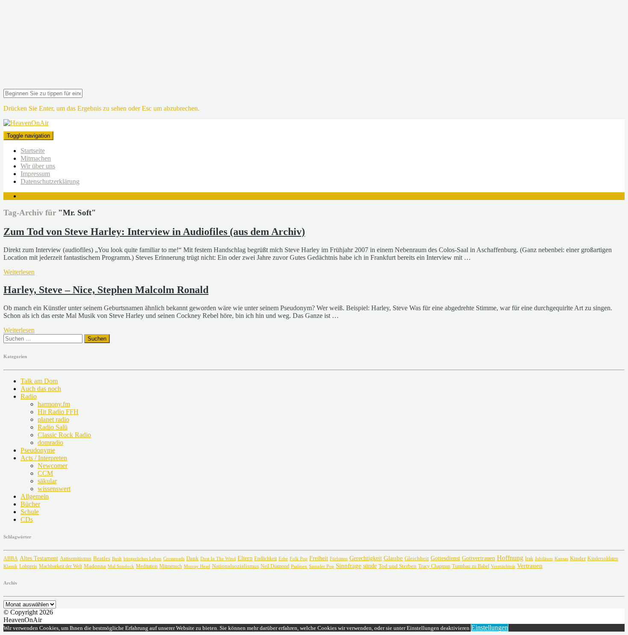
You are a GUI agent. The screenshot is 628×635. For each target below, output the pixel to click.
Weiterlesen (19, 272)
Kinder (578, 558)
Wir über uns (38, 166)
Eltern (245, 558)
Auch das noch (41, 388)
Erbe (283, 558)
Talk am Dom (39, 381)
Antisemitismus (75, 559)
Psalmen (299, 566)
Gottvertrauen (478, 558)
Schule (30, 511)
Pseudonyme (38, 450)
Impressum (35, 173)
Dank (192, 558)
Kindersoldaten (602, 558)
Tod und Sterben (398, 566)
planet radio (53, 419)
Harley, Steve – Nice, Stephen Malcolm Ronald (105, 289)
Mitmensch (170, 566)
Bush (117, 558)
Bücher (30, 504)
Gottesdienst (445, 558)
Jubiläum (544, 558)
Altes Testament (39, 558)
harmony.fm (54, 404)
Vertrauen (530, 565)
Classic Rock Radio (64, 434)
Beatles (101, 558)
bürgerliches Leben (142, 558)
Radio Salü (52, 427)
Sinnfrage (348, 565)
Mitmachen (36, 158)
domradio (50, 442)
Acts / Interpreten (44, 458)
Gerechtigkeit (365, 558)
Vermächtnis (503, 566)
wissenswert (54, 488)
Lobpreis (28, 566)
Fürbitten (339, 558)
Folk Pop (299, 558)
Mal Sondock (121, 566)
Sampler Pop (321, 566)
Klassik (10, 566)
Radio (29, 396)
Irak (529, 559)
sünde (370, 566)
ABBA (10, 559)
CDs (27, 519)
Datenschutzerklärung (50, 181)
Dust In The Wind (218, 558)
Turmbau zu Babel (470, 566)
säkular (47, 481)
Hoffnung (510, 558)
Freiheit (318, 558)
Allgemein (35, 496)
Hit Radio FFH (58, 411)
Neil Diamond (275, 566)
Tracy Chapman (434, 566)
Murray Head (197, 566)
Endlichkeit (265, 559)
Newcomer (52, 465)
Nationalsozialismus (235, 566)
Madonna (95, 566)
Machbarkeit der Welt (60, 566)
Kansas (561, 558)
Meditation (147, 566)
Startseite (33, 150)
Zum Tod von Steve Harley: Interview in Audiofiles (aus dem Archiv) (154, 231)
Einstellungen (489, 627)
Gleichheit (417, 559)
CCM (45, 473)
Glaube (393, 558)
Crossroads (174, 558)
